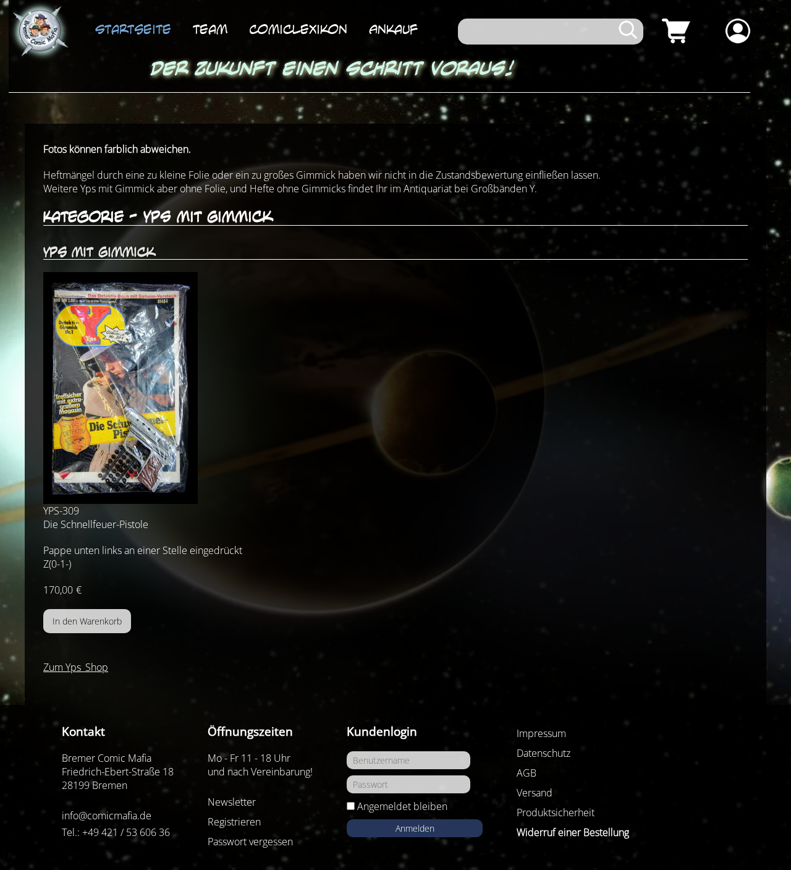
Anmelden (415, 828)
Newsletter (232, 802)
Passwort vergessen (250, 841)
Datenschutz (543, 753)
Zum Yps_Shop (75, 667)
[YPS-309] (395, 388)
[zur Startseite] (39, 31)
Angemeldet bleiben (402, 806)
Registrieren (234, 822)
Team (210, 29)
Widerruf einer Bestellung (573, 832)
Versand (534, 793)
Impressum (541, 733)
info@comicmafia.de (106, 815)
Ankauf (393, 29)
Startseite (133, 29)
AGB (526, 773)
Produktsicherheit (555, 812)
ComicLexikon (298, 29)
